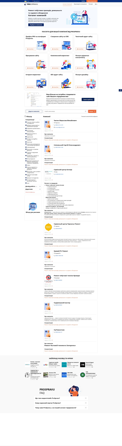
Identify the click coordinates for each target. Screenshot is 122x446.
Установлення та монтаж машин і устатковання (91, 375)
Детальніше (30, 49)
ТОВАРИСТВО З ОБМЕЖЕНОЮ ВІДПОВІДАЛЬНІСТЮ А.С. (35, 373)
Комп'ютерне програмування (89, 365)
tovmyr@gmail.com (59, 127)
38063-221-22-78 (59, 125)
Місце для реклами (33, 212)
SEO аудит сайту (57, 75)
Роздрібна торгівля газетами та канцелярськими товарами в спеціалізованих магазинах (34, 365)
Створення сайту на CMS (60, 36)
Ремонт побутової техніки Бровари (67, 276)
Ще (96, 4)
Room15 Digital (90, 362)
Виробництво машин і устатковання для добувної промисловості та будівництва (35, 377)
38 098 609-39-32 (59, 174)
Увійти (83, 1)
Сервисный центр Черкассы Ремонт (67, 224)
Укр (28, 1)
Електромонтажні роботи (54, 365)
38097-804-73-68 (59, 147)
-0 (52, 130)
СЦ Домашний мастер (62, 303)
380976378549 (58, 305)
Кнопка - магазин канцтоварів (35, 362)
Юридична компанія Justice (73, 363)
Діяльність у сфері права (72, 365)
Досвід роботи (31, 186)
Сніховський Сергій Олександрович (67, 145)
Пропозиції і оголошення (80, 4)
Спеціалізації (29, 120)
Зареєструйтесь (88, 99)
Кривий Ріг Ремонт (61, 251)
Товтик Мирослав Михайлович (65, 120)
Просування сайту (32, 55)
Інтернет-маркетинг (33, 75)
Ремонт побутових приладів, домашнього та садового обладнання (61, 140)
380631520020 (58, 280)
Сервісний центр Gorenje (63, 170)
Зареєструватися (92, 1)
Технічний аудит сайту (83, 36)
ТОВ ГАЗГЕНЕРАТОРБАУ (90, 372)
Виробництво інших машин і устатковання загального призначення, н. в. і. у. (73, 375)
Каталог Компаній (67, 4)
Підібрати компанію (36, 25)
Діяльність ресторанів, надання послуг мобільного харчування (54, 375)
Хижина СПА (52, 372)
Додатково (29, 189)
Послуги (91, 4)
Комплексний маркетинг (60, 55)
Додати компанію (34, 111)
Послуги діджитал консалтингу (82, 56)
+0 (48, 130)
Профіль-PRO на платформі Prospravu (36, 37)
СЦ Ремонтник (59, 330)
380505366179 (58, 332)
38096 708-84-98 (59, 255)
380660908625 (58, 228)
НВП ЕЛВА (70, 372)
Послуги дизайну (81, 75)
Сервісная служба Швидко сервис (53, 363)
